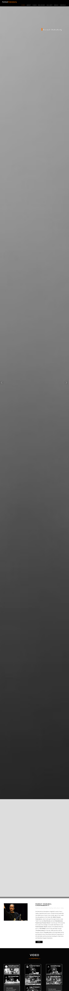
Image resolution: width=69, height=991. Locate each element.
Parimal (9, 2)
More (39, 942)
